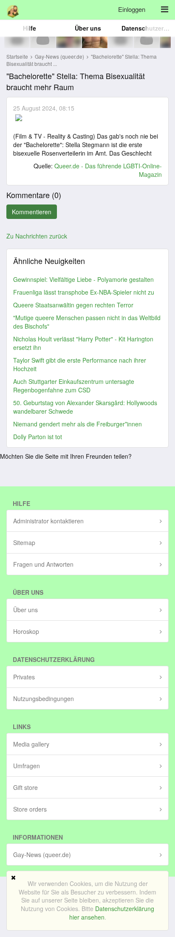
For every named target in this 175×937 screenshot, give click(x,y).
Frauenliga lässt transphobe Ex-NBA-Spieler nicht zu (83, 292)
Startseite (17, 56)
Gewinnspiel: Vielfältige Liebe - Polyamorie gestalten (83, 279)
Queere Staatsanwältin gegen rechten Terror (73, 305)
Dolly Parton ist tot (37, 436)
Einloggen (131, 9)
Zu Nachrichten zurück (36, 236)
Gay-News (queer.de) (60, 56)
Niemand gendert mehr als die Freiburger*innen (77, 424)
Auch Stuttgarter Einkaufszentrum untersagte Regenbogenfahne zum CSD (73, 385)
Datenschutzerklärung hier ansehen (112, 912)
